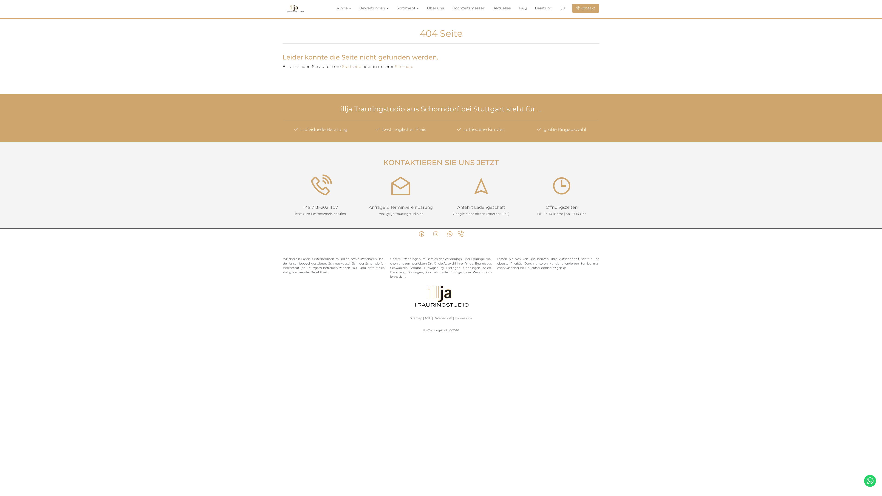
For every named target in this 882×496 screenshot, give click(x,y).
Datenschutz (443, 318)
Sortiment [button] (453, 7)
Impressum (463, 318)
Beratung (556, 7)
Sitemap (403, 66)
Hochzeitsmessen (499, 7)
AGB (428, 318)
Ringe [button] (405, 7)
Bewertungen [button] (428, 7)
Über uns (475, 7)
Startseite (351, 66)
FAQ (539, 7)
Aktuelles (523, 7)
